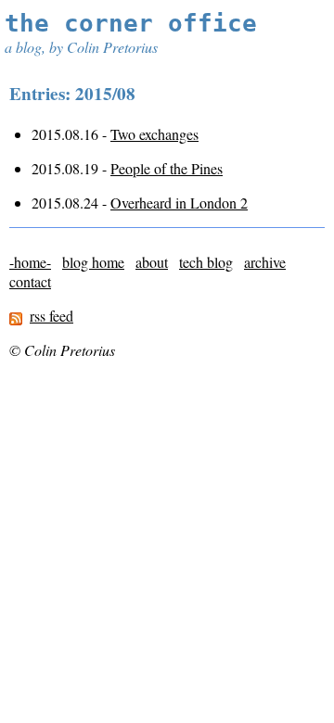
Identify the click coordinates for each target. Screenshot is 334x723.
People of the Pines (166, 168)
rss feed (51, 315)
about (151, 262)
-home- (30, 262)
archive (265, 262)
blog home (93, 262)
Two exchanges (154, 134)
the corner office (131, 23)
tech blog (206, 262)
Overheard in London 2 (179, 202)
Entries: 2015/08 (72, 94)
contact (30, 281)
